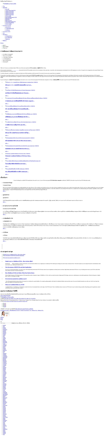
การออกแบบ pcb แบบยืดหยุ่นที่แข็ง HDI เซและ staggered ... (19, 100)
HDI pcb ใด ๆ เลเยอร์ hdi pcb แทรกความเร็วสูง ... (17, 132)
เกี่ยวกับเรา (5, 34)
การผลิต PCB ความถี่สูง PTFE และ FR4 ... (15, 124)
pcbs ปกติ (7, 9)
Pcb (30, 310)
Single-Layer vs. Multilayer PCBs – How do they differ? (19, 261)
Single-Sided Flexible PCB (10, 21)
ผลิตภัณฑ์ (5, 7)
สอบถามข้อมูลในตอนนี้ (5, 295)
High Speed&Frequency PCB (11, 17)
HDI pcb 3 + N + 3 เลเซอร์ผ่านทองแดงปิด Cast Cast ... (18, 85)
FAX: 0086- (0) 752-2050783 (29, 298)
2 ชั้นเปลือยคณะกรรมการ (14, 310)
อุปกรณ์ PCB (8, 27)
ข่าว (4, 33)
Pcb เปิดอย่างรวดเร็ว (4, 310)
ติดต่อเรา (5, 40)
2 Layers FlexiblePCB (9, 22)
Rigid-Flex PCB (8, 18)
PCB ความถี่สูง (8, 24)
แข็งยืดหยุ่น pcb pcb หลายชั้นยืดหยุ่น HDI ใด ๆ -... (17, 116)
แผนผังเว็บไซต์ (25, 308)
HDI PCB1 (7, 19)
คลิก (6, 87)
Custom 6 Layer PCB (9, 13)
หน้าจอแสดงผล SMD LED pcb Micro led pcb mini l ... (18, 140)
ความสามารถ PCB (7, 25)
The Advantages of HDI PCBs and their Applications (18, 267)
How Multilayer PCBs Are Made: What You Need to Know (19, 273)
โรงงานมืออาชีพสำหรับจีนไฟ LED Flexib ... (16, 163)
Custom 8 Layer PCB (9, 14)
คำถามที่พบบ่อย (8, 37)
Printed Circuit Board (25, 310)
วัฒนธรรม (7, 39)
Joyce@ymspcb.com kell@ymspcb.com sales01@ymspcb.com (15, 301)
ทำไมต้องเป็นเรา (8, 36)
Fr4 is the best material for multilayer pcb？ (16, 278)
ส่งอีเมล (2, 317)
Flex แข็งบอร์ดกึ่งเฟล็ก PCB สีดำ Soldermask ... (16, 171)
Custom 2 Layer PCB (9, 11)
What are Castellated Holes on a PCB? (14, 284)
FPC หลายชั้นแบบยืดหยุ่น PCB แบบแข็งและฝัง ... (17, 108)
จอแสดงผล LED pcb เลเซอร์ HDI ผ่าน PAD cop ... (17, 148)
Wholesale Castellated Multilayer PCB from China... (18, 155)
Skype (1, 318)
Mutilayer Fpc (34, 310)
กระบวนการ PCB (6, 31)
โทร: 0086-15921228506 (19, 298)
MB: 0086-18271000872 (9, 298)
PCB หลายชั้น (8, 16)
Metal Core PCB (8, 20)
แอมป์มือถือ (30, 308)
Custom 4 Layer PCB (9, 12)
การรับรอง (7, 30)
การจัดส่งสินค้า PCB (9, 28)
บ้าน (4, 6)
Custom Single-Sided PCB (10, 10)
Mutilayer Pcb (40, 310)
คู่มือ (16, 308)
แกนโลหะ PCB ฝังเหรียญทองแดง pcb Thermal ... (17, 93)
